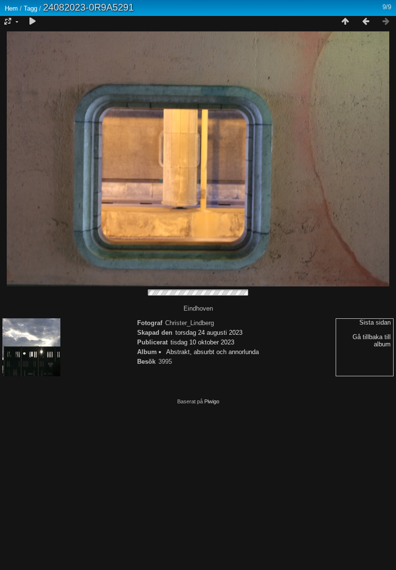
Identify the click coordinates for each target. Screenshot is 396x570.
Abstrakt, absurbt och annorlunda (212, 352)
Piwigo (211, 401)
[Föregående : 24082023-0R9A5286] (365, 22)
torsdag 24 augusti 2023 (208, 332)
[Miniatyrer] (345, 22)
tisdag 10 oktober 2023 (202, 342)
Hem (11, 8)
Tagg (30, 8)
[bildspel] (32, 22)
